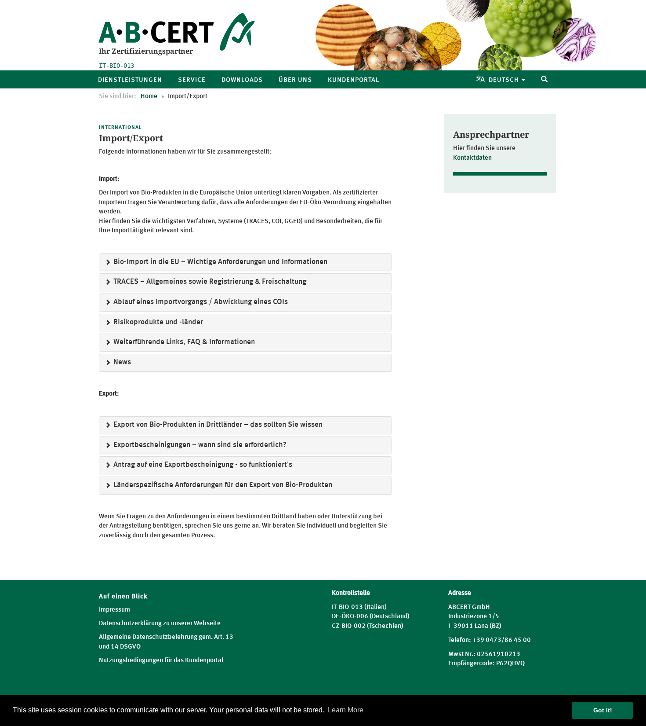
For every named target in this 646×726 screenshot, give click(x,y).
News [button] (121, 362)
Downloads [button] (242, 80)
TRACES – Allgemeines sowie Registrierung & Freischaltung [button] (209, 282)
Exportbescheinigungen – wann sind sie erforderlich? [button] (199, 445)
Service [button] (192, 80)
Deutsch (505, 80)
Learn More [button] (345, 710)
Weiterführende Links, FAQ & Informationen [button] (183, 342)
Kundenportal (353, 80)
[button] (544, 79)
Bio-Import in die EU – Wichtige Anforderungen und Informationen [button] (219, 262)
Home (149, 96)
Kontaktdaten (472, 158)
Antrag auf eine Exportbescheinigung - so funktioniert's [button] (202, 465)
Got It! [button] (602, 710)
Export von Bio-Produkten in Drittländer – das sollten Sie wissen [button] (217, 425)
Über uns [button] (295, 80)
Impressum (114, 610)
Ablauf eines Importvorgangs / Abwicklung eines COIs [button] (200, 302)
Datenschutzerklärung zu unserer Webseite (160, 623)
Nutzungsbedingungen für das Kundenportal (161, 660)
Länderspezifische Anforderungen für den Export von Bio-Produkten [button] (222, 485)
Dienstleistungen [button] (130, 80)
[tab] (245, 262)
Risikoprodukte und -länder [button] (157, 322)
